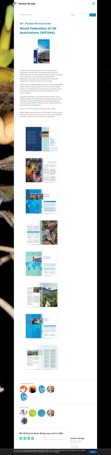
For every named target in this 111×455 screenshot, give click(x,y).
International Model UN (32, 418)
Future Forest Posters (41, 418)
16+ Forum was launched (30, 108)
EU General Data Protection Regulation (34, 450)
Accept (93, 452)
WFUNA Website (41, 393)
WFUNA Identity (23, 401)
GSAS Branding (23, 424)
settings (57, 452)
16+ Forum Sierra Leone (35, 23)
